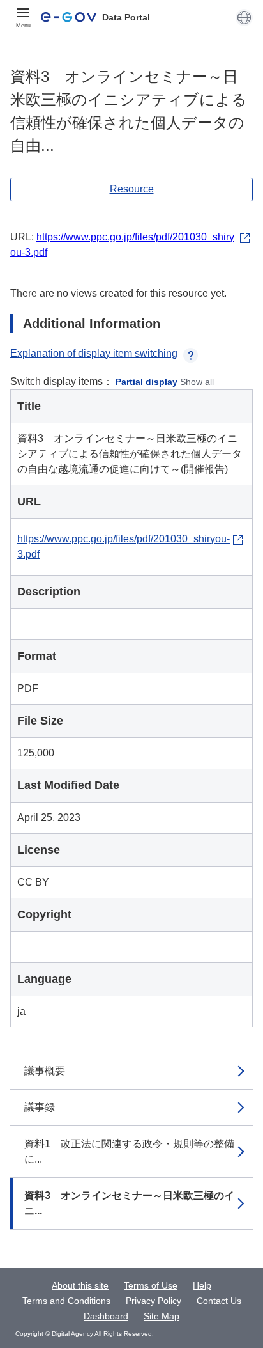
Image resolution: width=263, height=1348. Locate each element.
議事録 (39, 1107)
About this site (80, 1285)
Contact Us (219, 1301)
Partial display (146, 382)
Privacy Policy (153, 1301)
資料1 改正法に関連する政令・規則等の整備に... (129, 1151)
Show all (197, 382)
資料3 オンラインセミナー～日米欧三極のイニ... (129, 1203)
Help (202, 1285)
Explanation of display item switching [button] (93, 353)
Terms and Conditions (66, 1301)
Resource (132, 189)
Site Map (161, 1316)
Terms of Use (150, 1285)
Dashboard (106, 1316)
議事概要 (44, 1070)
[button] (244, 17)
